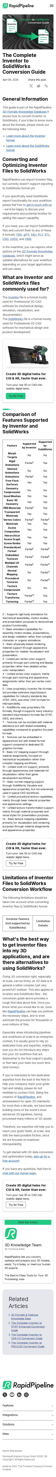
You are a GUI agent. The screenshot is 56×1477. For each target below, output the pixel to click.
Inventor (13, 297)
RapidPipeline (16, 1011)
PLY (40, 234)
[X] (31, 86)
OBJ (33, 234)
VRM (28, 239)
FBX (19, 234)
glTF (26, 234)
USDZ (14, 239)
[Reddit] (38, 86)
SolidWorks (15, 319)
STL (47, 234)
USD (5, 239)
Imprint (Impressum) (12, 1450)
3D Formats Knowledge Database (24, 111)
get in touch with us (39, 205)
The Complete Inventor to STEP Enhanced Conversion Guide (28, 1326)
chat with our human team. (19, 1173)
